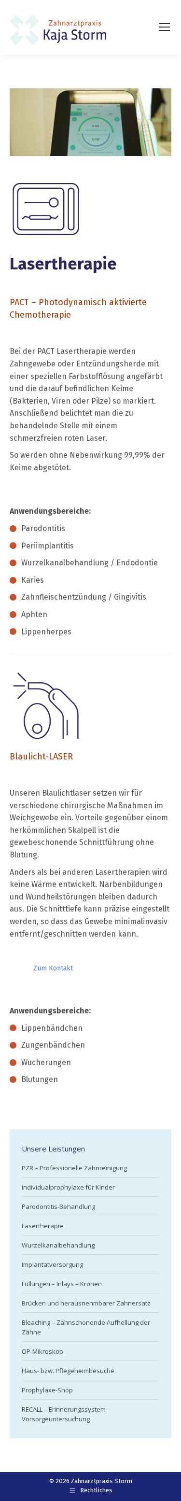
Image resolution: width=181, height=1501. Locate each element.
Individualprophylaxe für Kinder (68, 1187)
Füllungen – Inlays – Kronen (62, 1283)
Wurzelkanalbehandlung (58, 1245)
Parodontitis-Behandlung (58, 1206)
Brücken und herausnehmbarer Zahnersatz (86, 1303)
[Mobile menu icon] (164, 27)
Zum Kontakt (53, 968)
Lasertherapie (42, 1225)
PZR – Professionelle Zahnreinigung (74, 1168)
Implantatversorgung (52, 1264)
